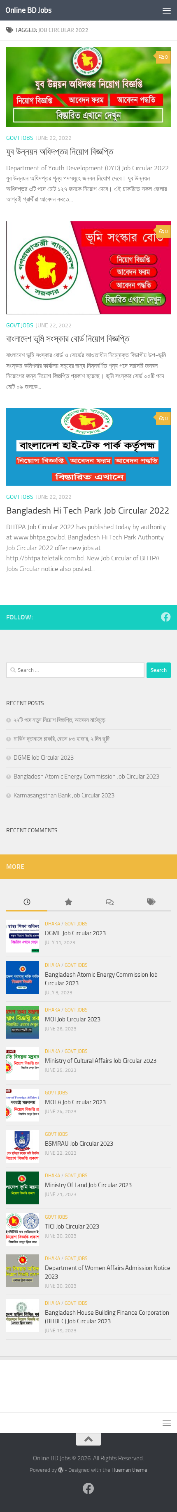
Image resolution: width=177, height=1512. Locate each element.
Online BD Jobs (28, 10)
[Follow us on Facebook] (166, 617)
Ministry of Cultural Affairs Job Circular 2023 (100, 1060)
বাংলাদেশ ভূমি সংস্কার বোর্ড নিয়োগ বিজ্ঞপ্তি (67, 338)
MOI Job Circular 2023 (72, 1019)
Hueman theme (129, 1470)
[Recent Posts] (26, 902)
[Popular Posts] (67, 902)
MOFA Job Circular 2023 (75, 1102)
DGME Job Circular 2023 (44, 757)
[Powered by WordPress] (60, 1470)
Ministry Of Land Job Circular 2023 (88, 1185)
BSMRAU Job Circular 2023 (79, 1143)
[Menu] (166, 10)
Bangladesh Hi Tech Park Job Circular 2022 (87, 510)
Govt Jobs (19, 138)
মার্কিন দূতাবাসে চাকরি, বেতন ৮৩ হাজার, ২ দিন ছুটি (61, 738)
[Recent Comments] (109, 902)
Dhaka (52, 924)
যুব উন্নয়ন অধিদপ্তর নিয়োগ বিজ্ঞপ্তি (59, 151)
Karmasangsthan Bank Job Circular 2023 (64, 795)
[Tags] (150, 902)
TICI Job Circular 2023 (72, 1226)
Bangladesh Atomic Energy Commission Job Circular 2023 (86, 776)
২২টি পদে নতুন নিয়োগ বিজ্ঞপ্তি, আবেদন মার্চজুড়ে (59, 720)
